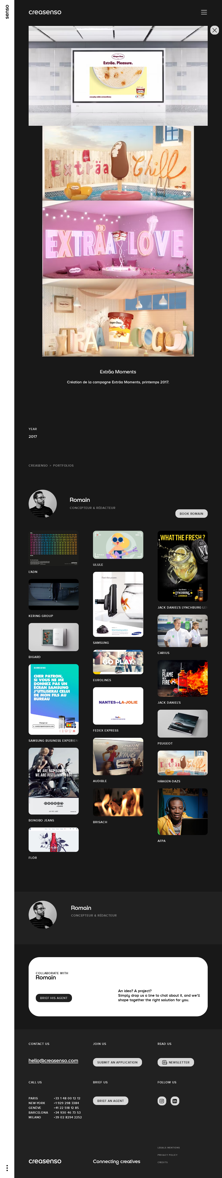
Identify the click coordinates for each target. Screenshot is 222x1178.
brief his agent (54, 998)
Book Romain (191, 513)
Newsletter (179, 1062)
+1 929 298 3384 (66, 1103)
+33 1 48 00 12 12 (66, 1098)
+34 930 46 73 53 (66, 1112)
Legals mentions (169, 1147)
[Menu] (204, 12)
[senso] (7, 12)
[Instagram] (162, 1101)
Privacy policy (168, 1155)
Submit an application (117, 1062)
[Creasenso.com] (45, 12)
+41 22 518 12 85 (66, 1107)
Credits (163, 1162)
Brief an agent (110, 1101)
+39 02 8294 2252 (66, 1117)
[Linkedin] (175, 1101)
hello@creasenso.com (53, 1061)
